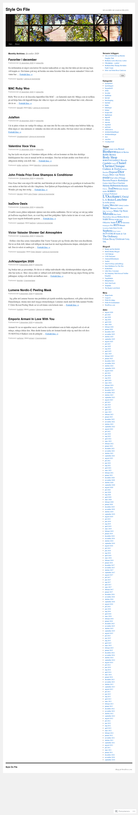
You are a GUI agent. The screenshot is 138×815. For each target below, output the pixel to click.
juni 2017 (108, 580)
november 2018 (110, 538)
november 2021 (110, 451)
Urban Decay (109, 238)
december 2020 (110, 477)
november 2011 (110, 738)
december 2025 (110, 332)
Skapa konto (109, 295)
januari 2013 (109, 706)
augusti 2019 (109, 516)
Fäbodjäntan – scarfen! (112, 63)
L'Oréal (124, 196)
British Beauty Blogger (112, 251)
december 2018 (110, 536)
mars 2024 (108, 383)
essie (106, 177)
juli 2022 (108, 431)
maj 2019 (108, 524)
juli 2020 (108, 490)
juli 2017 (108, 577)
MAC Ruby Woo (19, 88)
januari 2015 (109, 650)
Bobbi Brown (109, 154)
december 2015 (110, 623)
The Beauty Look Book (112, 288)
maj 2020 (108, 494)
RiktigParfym (109, 281)
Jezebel (107, 261)
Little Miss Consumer (112, 271)
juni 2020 (108, 492)
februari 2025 (109, 356)
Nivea (111, 219)
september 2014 (110, 660)
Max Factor (117, 214)
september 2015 (110, 631)
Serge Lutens (116, 231)
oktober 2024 (109, 366)
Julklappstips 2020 (21, 261)
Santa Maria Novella (115, 228)
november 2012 (110, 711)
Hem (10, 44)
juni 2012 (108, 723)
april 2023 (108, 409)
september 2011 (110, 743)
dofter (19, 165)
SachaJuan (106, 228)
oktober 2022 (109, 424)
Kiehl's (105, 191)
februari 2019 (109, 531)
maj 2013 (108, 696)
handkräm (108, 95)
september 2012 (110, 716)
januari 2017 (109, 592)
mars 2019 (108, 529)
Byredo (124, 160)
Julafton (14, 117)
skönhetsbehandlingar (112, 132)
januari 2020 (109, 504)
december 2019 (110, 507)
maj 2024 (108, 378)
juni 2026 (108, 317)
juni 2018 (108, 550)
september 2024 (110, 368)
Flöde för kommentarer (112, 302)
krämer (107, 110)
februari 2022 (109, 443)
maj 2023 (108, 407)
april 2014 (108, 672)
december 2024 (110, 361)
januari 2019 (109, 533)
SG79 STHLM (109, 233)
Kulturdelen (108, 268)
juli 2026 (108, 315)
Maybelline (107, 217)
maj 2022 (108, 436)
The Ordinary (110, 236)
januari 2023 (109, 417)
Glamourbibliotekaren (112, 259)
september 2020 (110, 485)
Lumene (32, 309)
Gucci (114, 182)
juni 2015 (108, 638)
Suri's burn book (110, 283)
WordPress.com (110, 305)
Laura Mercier (110, 205)
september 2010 (110, 760)
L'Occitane (111, 196)
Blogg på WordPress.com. (123, 769)
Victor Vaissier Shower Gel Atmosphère (35, 232)
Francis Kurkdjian (119, 180)
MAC (30, 107)
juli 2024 (108, 373)
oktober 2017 (109, 570)
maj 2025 (108, 349)
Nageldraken (109, 278)
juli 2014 (108, 665)
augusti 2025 (109, 341)
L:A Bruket (109, 199)
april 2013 (108, 699)
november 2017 (110, 567)
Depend (113, 172)
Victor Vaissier (36, 251)
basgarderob (109, 88)
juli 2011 (108, 747)
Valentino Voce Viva (21, 146)
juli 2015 (108, 636)
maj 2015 (108, 640)
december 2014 (110, 653)
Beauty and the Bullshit (112, 249)
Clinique (119, 166)
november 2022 (110, 422)
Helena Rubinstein (112, 185)
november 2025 (110, 334)
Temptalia (108, 285)
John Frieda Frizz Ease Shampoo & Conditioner (40, 175)
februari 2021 (109, 473)
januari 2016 (109, 621)
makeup (107, 120)
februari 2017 (109, 589)
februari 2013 (109, 704)
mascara (107, 122)
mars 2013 (108, 701)
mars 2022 (108, 441)
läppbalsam (108, 115)
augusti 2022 (109, 429)
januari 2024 (109, 387)
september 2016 (110, 601)
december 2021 (110, 448)
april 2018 (108, 555)
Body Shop (110, 157)
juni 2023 (108, 405)
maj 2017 (108, 582)
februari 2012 (109, 733)
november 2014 (110, 655)
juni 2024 (108, 375)
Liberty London (124, 205)
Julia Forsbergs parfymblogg (114, 263)
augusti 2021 (109, 458)
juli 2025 (108, 344)
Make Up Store (120, 210)
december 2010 (110, 755)
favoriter (20, 79)
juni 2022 (108, 434)
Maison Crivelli (116, 208)
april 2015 (108, 643)
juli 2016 (108, 606)
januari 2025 (109, 358)
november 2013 (110, 682)
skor (106, 137)
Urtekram (120, 238)
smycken (108, 139)
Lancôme (121, 199)
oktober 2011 (109, 740)
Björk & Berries (123, 152)
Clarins (108, 165)
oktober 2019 (109, 512)
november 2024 (110, 363)
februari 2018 (109, 560)
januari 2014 (109, 677)
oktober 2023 (109, 395)
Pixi (111, 225)
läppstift (20, 107)
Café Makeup (109, 254)
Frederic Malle (107, 183)
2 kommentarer (29, 280)
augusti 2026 (109, 312)
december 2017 (110, 565)
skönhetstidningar (110, 134)
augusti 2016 (109, 604)
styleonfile (40, 63)
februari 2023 (109, 414)
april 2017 (108, 584)
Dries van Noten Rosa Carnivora (115, 70)
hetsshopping (109, 100)
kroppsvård (21, 251)
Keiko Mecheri (123, 189)
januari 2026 (109, 329)
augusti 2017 (109, 575)
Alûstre (106, 149)
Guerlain (121, 183)
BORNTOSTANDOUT (111, 160)
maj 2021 (108, 465)
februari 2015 (109, 648)
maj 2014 (108, 670)
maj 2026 (108, 319)
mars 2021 (108, 470)
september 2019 (110, 514)
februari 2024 (109, 385)
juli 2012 (108, 721)
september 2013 (110, 687)
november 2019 (110, 509)
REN (116, 225)
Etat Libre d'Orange (117, 178)
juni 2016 (108, 609)
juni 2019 (108, 521)
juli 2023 (108, 402)
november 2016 (110, 597)
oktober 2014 (109, 657)
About (17, 44)
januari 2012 (109, 735)
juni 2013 (108, 694)
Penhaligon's (106, 225)
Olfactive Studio (109, 222)
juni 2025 (108, 346)
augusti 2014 (109, 662)
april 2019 (108, 526)
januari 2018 (109, 563)
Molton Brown (123, 216)
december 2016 (110, 594)
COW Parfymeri (110, 256)
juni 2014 (108, 667)
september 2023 (110, 397)
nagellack (20, 223)
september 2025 (110, 339)
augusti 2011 (109, 745)
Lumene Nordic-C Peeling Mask (29, 290)
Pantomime (125, 222)
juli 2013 (108, 691)
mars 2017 (108, 587)
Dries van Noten (117, 174)
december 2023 (110, 390)
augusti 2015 (109, 633)
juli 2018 (108, 548)
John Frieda (32, 194)
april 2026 (108, 322)
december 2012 (110, 708)
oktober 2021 (109, 453)
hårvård (20, 194)
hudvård (20, 309)
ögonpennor (109, 83)
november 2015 (110, 626)
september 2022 (110, 426)
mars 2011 (108, 750)
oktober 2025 (109, 336)
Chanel (121, 162)
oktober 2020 (109, 482)
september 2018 (110, 543)
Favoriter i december (22, 59)
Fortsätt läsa (26, 74)
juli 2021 (108, 460)
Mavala (108, 213)
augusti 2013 (109, 689)
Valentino (37, 165)
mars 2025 (108, 353)
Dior (121, 171)
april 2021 (108, 468)
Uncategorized (22, 136)
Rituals (122, 225)
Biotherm (109, 151)
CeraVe (114, 163)
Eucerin (106, 180)
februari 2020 (109, 502)
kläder (107, 105)
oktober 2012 (109, 713)
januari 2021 (109, 475)
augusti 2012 (109, 718)
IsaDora (33, 223)
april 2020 (108, 497)
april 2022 (108, 439)
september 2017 (110, 572)
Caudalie (107, 163)
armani (31, 338)
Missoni (114, 217)
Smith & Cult (121, 233)
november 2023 (110, 392)
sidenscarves (109, 129)
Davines (124, 169)
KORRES (112, 191)
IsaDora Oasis (17, 203)
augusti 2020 (109, 487)
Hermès (124, 185)
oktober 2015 (109, 628)
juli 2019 (108, 519)
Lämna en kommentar (32, 79)
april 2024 (108, 380)
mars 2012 (108, 730)
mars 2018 (108, 558)
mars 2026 (108, 324)
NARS (105, 219)
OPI (119, 221)
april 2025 (108, 351)
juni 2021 (108, 463)
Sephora (107, 230)
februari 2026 (109, 327)
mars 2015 (108, 645)
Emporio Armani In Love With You (31, 319)
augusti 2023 (109, 400)
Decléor (105, 172)
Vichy (127, 239)
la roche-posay (109, 202)
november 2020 (110, 480)
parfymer (25, 165)
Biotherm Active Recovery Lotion (116, 60)
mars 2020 (108, 499)
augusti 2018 (109, 546)
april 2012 (108, 728)
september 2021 (110, 456)
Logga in (108, 298)
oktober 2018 (109, 541)
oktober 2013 (109, 684)
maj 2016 (108, 611)
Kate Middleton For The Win (114, 266)
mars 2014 (108, 674)
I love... (105, 189)
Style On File (18, 9)
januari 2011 (109, 752)
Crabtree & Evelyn (112, 168)
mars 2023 (108, 412)
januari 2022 (109, 446)
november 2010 (110, 757)
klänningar (108, 107)
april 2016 (108, 614)
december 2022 (110, 419)
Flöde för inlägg (110, 300)
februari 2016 (109, 618)
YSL (104, 241)
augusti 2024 (109, 370)
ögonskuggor (109, 86)
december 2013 (110, 679)
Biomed (121, 149)
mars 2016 (108, 616)
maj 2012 (108, 725)
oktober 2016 (109, 599)
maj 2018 (108, 553)
